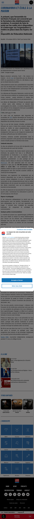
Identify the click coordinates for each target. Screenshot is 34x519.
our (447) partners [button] (10, 237)
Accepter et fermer (17, 280)
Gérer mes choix (17, 286)
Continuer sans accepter (24, 229)
